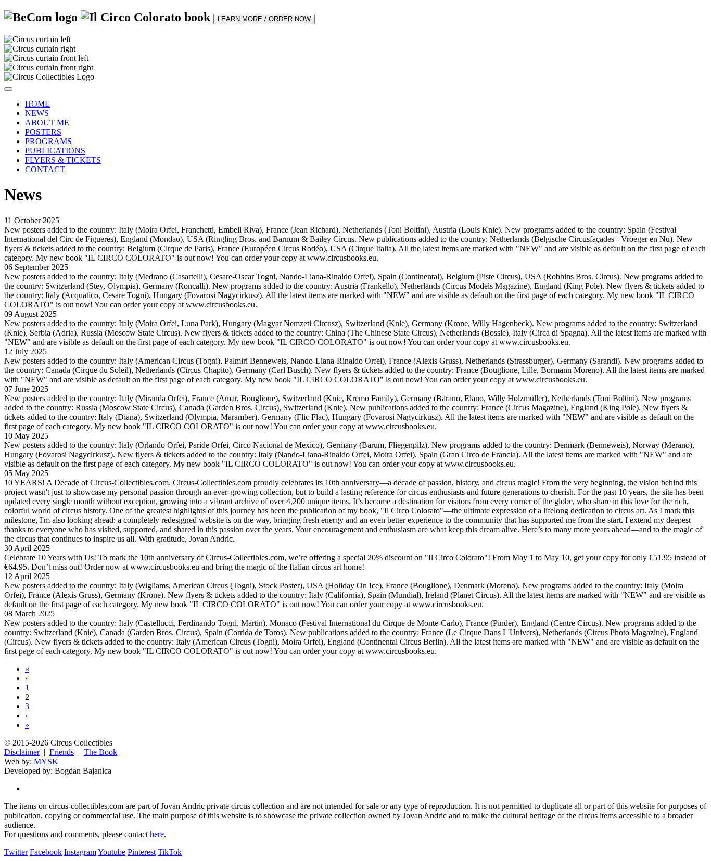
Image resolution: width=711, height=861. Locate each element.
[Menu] (8, 89)
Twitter (16, 851)
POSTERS (43, 131)
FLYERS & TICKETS (63, 160)
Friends (61, 752)
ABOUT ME (47, 122)
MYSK (46, 761)
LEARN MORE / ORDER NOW (264, 19)
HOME (37, 103)
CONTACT (45, 169)
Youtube (111, 851)
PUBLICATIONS (55, 150)
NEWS (37, 113)
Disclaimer (22, 752)
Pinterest (142, 851)
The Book (100, 752)
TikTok (170, 851)
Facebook (46, 851)
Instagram (80, 851)
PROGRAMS (48, 141)
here (157, 834)
